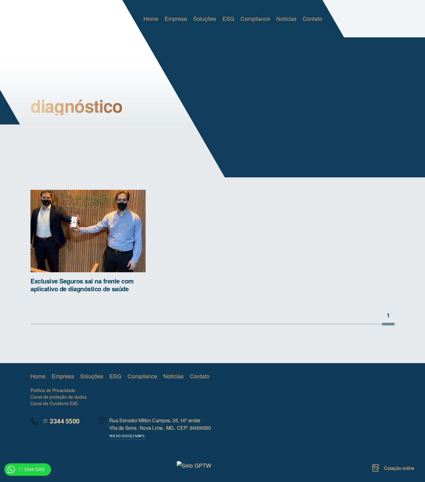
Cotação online (399, 468)
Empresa (176, 18)
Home (150, 18)
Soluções (204, 18)
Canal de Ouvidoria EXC (54, 403)
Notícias (286, 18)
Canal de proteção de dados (58, 397)
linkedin (270, 376)
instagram (295, 376)
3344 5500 (31, 469)
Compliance (255, 18)
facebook (282, 376)
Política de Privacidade (52, 390)
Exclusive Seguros (56, 19)
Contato (312, 18)
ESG (228, 18)
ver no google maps (127, 436)
